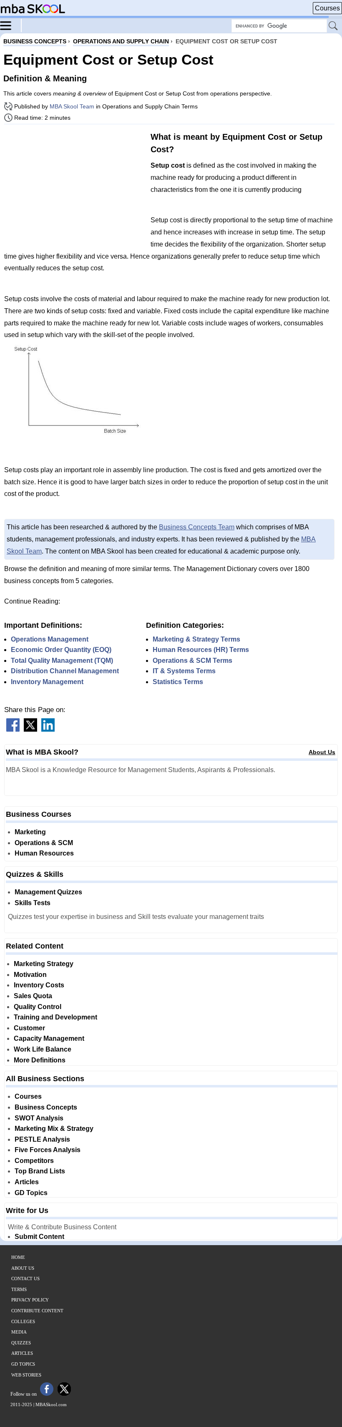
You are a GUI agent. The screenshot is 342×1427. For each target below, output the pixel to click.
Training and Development (55, 1017)
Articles (27, 1181)
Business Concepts (46, 1107)
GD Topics (31, 1192)
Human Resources (44, 853)
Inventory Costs (39, 985)
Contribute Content (37, 1310)
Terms (19, 1289)
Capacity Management (49, 1038)
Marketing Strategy (43, 963)
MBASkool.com (51, 1404)
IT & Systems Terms (184, 670)
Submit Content (39, 1236)
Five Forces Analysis (47, 1149)
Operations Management (49, 639)
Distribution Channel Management (65, 670)
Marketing (30, 832)
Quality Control (37, 1006)
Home (18, 1257)
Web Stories (26, 1374)
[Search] (334, 26)
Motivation (30, 974)
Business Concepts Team (196, 527)
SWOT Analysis (39, 1118)
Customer (29, 1028)
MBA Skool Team (72, 106)
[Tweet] (30, 729)
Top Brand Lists (40, 1171)
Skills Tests (32, 902)
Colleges (23, 1321)
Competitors (34, 1160)
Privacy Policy (30, 1299)
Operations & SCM (44, 842)
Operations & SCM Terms (192, 660)
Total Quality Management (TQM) (62, 660)
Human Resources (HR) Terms (201, 649)
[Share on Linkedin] (48, 729)
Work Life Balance (42, 1049)
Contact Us (25, 1278)
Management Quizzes (48, 892)
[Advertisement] (74, 189)
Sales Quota (33, 995)
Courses (327, 8)
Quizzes (21, 1342)
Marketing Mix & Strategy (54, 1128)
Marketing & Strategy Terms (196, 639)
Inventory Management (47, 681)
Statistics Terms (178, 681)
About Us (322, 752)
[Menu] (11, 25)
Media (19, 1331)
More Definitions (39, 1060)
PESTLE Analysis (42, 1139)
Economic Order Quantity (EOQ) (61, 649)
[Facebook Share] (13, 729)
